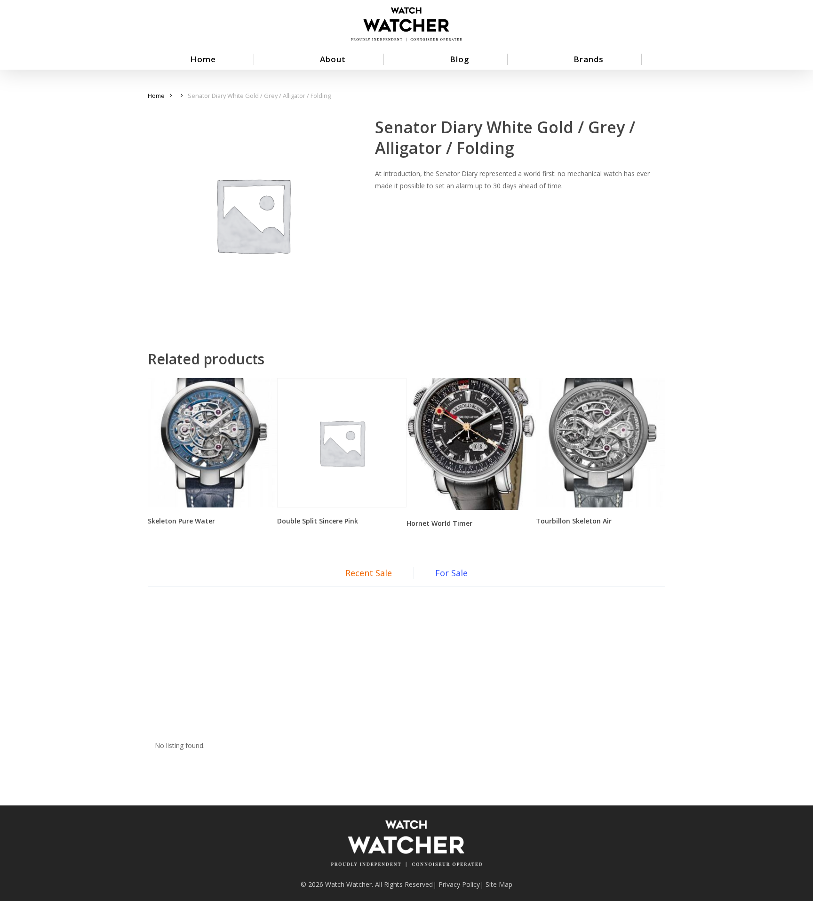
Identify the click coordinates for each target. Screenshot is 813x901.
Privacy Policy (459, 884)
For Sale (451, 573)
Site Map (499, 884)
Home (156, 95)
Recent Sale (368, 573)
